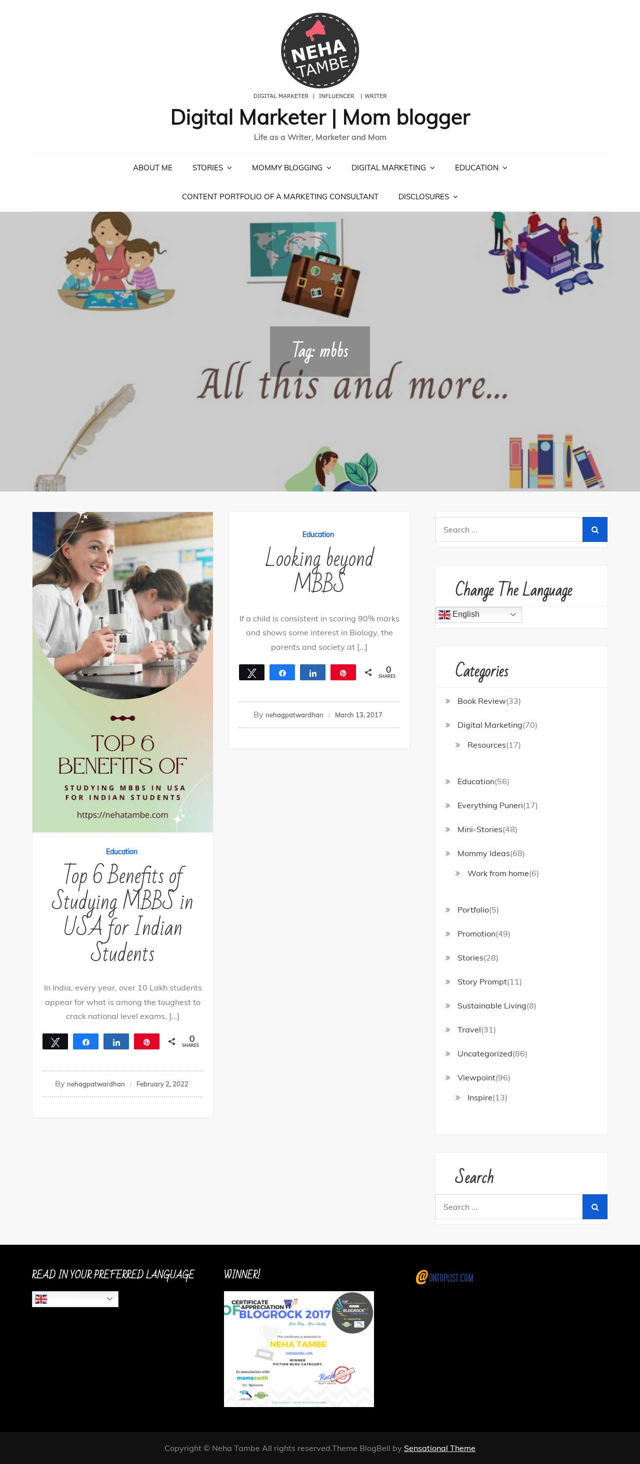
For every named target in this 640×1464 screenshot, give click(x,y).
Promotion (477, 934)
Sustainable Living (492, 1005)
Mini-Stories (480, 829)
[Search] (595, 529)
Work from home (498, 873)
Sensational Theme (440, 1448)
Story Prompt (482, 981)
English (465, 614)
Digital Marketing (389, 167)
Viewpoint (477, 1077)
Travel (469, 1029)
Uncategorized (485, 1053)
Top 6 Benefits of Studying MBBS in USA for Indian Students (123, 915)
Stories (207, 167)
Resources (487, 745)
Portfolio (473, 910)
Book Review (482, 701)
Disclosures (423, 196)
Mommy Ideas (484, 853)
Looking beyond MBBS (319, 572)
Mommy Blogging (287, 167)
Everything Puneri (490, 805)
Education (476, 167)
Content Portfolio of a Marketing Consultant (280, 196)
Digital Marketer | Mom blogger (320, 116)
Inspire (480, 1097)
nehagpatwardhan (96, 1084)
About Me (152, 167)
